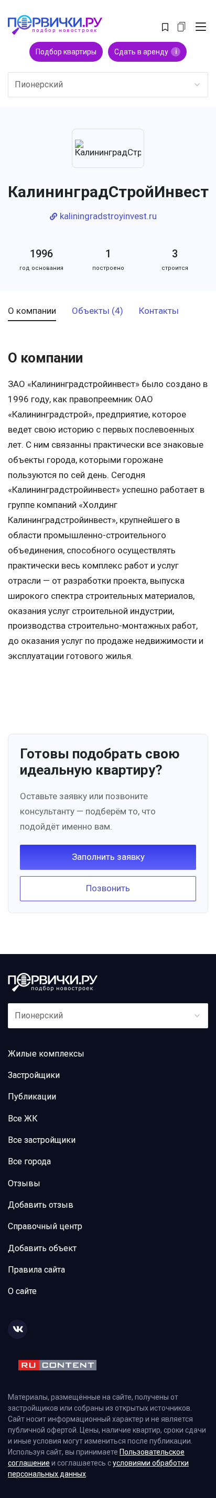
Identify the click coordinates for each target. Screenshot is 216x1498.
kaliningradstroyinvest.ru (108, 216)
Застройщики (34, 1075)
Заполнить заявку (108, 857)
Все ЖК (23, 1119)
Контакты (159, 311)
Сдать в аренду (145, 52)
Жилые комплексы (46, 1054)
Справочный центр (45, 1226)
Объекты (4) (97, 311)
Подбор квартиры (66, 52)
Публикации (32, 1097)
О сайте (22, 1291)
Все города (29, 1161)
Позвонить (108, 888)
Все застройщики (41, 1140)
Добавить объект (42, 1248)
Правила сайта (36, 1270)
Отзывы (24, 1183)
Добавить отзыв (40, 1205)
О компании (32, 311)
